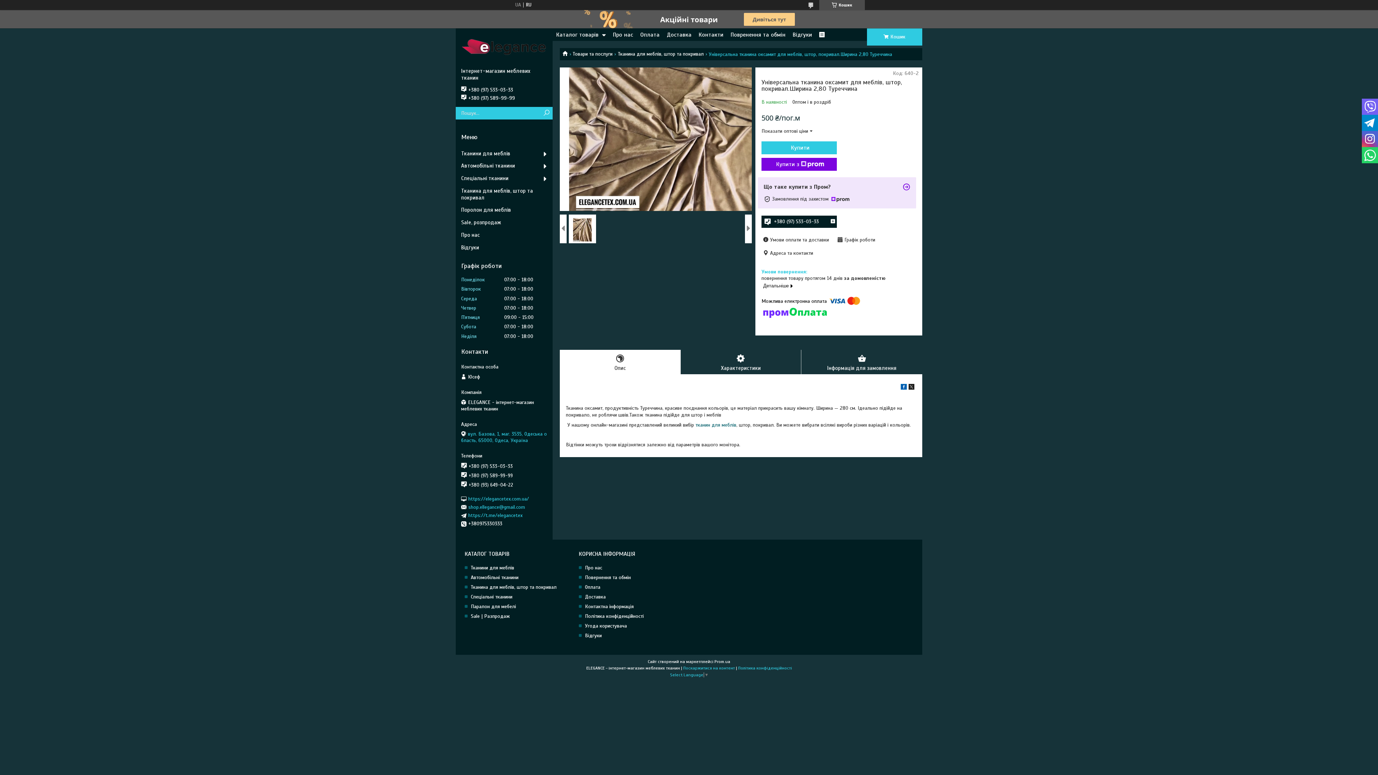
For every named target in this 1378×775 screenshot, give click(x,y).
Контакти (711, 34)
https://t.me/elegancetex (495, 515)
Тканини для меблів (485, 153)
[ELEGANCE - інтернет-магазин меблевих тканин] (504, 48)
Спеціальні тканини (484, 178)
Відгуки (802, 34)
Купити (800, 147)
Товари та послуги (593, 54)
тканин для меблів (715, 425)
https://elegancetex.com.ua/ (498, 498)
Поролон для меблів (486, 210)
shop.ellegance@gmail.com (496, 507)
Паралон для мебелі (493, 606)
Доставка (679, 34)
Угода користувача (606, 626)
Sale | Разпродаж (490, 616)
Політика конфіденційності (614, 616)
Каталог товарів (577, 34)
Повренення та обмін (758, 34)
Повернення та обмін (608, 577)
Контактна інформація (609, 606)
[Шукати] (546, 113)
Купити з (787, 164)
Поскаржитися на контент (709, 668)
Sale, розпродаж (481, 222)
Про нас (623, 34)
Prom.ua (722, 661)
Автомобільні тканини (488, 166)
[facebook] (904, 388)
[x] (911, 388)
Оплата (650, 34)
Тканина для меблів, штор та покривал (661, 54)
